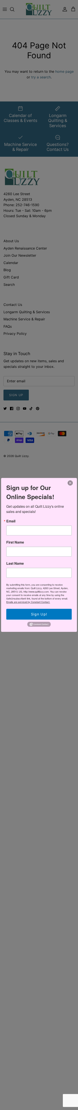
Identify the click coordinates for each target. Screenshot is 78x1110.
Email (10, 521)
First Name (15, 542)
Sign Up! (39, 614)
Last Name (15, 563)
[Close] (70, 483)
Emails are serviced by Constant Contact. (28, 602)
